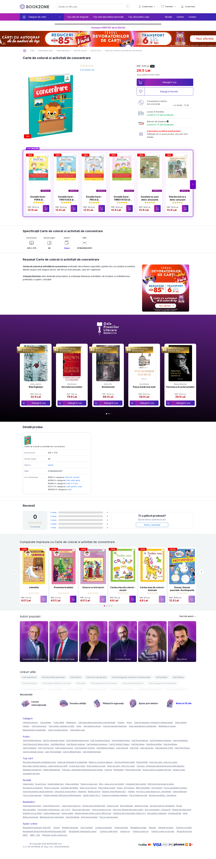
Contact (192, 17)
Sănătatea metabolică (32, 770)
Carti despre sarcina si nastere (104, 683)
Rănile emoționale (30, 817)
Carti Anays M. (122, 748)
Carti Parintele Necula (96, 689)
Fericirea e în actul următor (180, 387)
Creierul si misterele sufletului (115, 795)
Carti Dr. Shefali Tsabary (119, 744)
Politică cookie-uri (141, 831)
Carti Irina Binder (170, 744)
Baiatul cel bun (94, 791)
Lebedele (34, 587)
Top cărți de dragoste (77, 17)
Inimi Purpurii (156, 788)
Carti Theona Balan (53, 752)
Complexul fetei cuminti (135, 784)
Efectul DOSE (142, 762)
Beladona (82, 791)
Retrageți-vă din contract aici (54, 835)
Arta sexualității (29, 810)
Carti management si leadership (162, 683)
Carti (69, 489)
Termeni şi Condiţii (184, 827)
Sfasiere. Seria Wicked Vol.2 (114, 791)
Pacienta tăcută (174, 813)
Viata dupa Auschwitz (32, 806)
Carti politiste (161, 677)
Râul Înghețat (36, 387)
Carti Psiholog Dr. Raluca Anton (36, 744)
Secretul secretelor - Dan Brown (162, 795)
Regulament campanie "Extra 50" (37, 827)
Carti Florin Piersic (182, 748)
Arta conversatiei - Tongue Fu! (158, 810)
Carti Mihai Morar (58, 744)
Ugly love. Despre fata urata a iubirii (128, 810)
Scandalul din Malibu (69, 788)
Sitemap (152, 827)
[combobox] (89, 7)
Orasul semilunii (72, 784)
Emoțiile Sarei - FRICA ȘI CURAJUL (94, 199)
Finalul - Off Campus (125, 788)
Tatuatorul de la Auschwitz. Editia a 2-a (129, 813)
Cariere (180, 17)
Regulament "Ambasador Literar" (83, 831)
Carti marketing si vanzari (33, 689)
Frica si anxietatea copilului (175, 788)
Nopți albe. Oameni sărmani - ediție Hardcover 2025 (45, 766)
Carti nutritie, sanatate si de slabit (56, 683)
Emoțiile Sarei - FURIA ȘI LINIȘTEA (38, 199)
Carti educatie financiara (132, 683)
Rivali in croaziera (51, 788)
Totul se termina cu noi (101, 810)
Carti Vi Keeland (29, 748)
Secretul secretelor (72, 387)
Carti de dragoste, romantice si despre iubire (131, 677)
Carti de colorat (72, 477)
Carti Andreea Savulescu (97, 744)
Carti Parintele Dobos (121, 740)
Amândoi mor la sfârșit (32, 813)
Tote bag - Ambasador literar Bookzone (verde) (82, 770)
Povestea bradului (63, 587)
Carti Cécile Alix (147, 748)
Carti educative (73, 480)
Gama (67, 248)
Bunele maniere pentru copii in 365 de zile (93, 813)
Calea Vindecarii (180, 791)
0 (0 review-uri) (87, 70)
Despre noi (125, 831)
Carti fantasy (178, 677)
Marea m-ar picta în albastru (101, 762)
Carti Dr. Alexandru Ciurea (122, 689)
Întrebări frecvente (70, 827)
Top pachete (45, 722)
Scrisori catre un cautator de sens (157, 770)
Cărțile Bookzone (30, 722)
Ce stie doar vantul (77, 766)
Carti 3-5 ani (72, 483)
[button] (193, 184)
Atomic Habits (67, 813)
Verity (185, 813)
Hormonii (108, 770)
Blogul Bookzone (184, 831)
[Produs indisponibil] (43, 599)
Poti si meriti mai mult (138, 795)
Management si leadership (34, 730)
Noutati (168, 17)
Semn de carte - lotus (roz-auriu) (163, 762)
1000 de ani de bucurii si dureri (161, 784)
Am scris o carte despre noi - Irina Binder (153, 791)
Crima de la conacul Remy (65, 791)
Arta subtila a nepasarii (157, 813)
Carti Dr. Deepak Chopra (33, 752)
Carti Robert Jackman (75, 744)
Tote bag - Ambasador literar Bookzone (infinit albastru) (160, 766)
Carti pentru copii (74, 486)
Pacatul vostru (179, 770)
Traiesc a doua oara (88, 784)
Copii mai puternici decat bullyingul (38, 791)
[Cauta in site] (127, 7)
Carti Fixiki (134, 748)
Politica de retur (121, 827)
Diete (79, 726)
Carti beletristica (29, 677)
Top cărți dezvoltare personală (108, 17)
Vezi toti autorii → (187, 616)
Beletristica (71, 722)
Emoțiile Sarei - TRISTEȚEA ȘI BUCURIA (66, 199)
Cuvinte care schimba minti (93, 806)
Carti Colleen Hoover (64, 748)
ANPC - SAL (35, 835)
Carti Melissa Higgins (105, 748)
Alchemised (108, 387)
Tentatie (131, 791)
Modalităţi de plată (138, 827)
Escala (179, 806)
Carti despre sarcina (92, 726)
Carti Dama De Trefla (164, 748)
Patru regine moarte (106, 788)
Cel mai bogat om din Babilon (162, 806)
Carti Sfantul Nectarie (92, 752)
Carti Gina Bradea (180, 740)
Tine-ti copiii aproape (32, 795)
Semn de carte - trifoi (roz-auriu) (121, 766)
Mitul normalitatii (143, 788)
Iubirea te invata (141, 806)
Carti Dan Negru (138, 744)
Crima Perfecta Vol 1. (51, 806)
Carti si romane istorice (58, 730)
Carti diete (80, 683)
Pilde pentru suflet (133, 770)
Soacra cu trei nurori (93, 587)
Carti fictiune (75, 677)
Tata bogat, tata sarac (81, 810)
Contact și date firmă (109, 831)
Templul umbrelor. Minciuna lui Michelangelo (62, 795)
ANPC (25, 835)
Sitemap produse (165, 827)
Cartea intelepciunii (51, 813)
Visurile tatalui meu (55, 784)
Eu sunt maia (40, 784)
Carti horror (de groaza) (96, 677)
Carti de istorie (55, 689)
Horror (129, 722)
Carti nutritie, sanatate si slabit (61, 726)
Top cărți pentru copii (138, 17)
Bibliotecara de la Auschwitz (52, 817)
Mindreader (119, 770)
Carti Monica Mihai (154, 744)
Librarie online (25, 50)
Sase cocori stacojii (88, 788)
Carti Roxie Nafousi (140, 740)
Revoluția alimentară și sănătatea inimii (39, 762)
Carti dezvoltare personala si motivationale (96, 722)
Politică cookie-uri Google (162, 831)
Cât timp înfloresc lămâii (124, 762)
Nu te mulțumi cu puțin (96, 766)
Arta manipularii (126, 806)
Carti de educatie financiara (115, 726)
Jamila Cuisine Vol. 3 (91, 795)
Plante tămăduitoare (51, 770)
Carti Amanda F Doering (85, 748)
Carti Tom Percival (46, 748)
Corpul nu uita (112, 806)
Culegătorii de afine (31, 773)
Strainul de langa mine (181, 810)
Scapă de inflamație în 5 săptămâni (72, 762)
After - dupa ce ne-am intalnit (111, 784)
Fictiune (121, 722)
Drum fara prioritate (89, 817)
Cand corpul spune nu (71, 806)
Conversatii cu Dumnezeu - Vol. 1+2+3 (53, 810)
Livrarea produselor (103, 827)
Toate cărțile (58, 722)
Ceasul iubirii (28, 784)
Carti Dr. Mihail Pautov (72, 752)
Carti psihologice (29, 683)
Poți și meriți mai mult (144, 387)
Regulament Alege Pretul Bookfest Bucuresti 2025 (44, 831)
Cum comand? (87, 827)
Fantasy (26, 726)
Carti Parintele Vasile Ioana (150, 689)
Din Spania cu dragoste (33, 788)
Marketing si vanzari (167, 726)
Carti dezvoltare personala (53, 677)
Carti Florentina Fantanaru (160, 740)
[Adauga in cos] (46, 208)
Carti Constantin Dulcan (177, 689)
